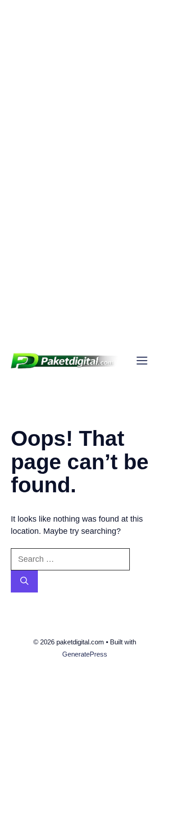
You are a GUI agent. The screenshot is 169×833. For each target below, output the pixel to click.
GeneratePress (84, 654)
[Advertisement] (84, 84)
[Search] (24, 581)
